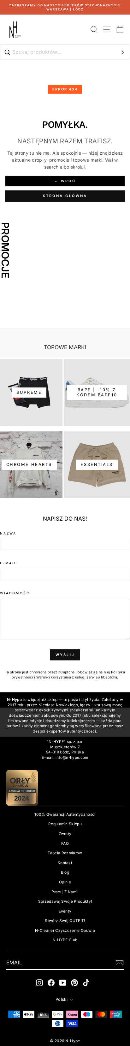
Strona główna (65, 196)
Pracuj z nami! (65, 891)
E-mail (8, 563)
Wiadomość (15, 593)
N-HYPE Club (65, 940)
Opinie (65, 882)
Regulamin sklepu (65, 823)
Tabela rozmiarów (65, 853)
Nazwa (8, 533)
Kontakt (65, 862)
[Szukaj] (123, 52)
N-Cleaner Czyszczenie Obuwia (65, 930)
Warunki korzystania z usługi (61, 677)
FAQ (65, 843)
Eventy (65, 911)
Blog (65, 872)
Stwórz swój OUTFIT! (65, 920)
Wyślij (65, 655)
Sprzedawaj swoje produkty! (65, 901)
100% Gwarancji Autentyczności (64, 814)
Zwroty (65, 833)
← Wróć (65, 181)
